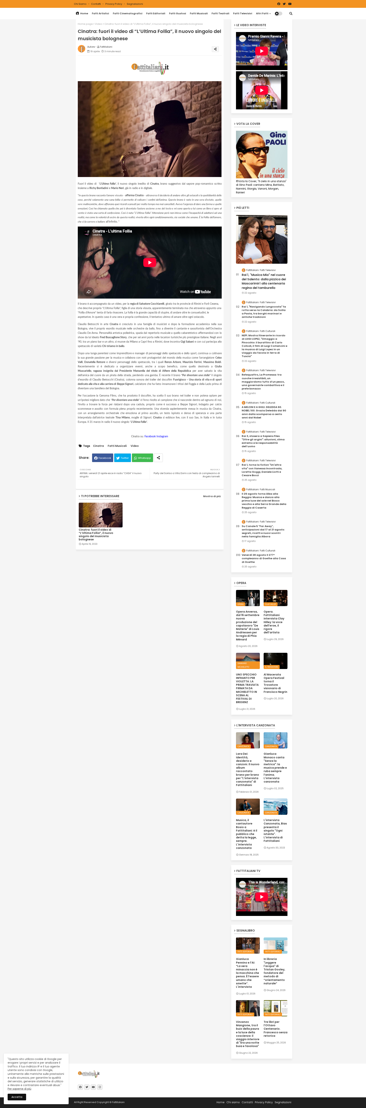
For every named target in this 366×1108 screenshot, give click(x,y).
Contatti (96, 4)
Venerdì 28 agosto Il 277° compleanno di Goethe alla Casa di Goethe (264, 558)
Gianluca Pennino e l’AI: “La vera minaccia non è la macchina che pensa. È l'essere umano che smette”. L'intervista (247, 973)
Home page (85, 24)
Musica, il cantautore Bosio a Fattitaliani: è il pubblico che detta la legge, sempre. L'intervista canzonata (246, 834)
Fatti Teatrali (220, 13)
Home (84, 13)
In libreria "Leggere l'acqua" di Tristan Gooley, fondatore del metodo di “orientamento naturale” (274, 971)
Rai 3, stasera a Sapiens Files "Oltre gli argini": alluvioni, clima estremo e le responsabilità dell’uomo (263, 441)
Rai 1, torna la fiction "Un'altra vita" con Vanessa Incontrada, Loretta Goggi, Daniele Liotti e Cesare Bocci (262, 470)
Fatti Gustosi (177, 13)
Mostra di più (212, 496)
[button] (291, 13)
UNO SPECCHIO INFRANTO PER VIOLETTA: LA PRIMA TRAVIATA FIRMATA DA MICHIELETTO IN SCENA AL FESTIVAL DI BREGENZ (247, 688)
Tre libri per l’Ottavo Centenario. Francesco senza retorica (275, 1028)
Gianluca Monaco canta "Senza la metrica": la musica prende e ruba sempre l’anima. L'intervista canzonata (275, 767)
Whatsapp (144, 458)
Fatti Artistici (100, 13)
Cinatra (98, 446)
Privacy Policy (114, 4)
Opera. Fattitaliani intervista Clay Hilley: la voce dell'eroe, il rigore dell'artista (274, 622)
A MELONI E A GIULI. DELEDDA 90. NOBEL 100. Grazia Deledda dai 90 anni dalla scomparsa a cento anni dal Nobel (264, 412)
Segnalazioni (135, 4)
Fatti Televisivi (242, 13)
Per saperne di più (19, 1089)
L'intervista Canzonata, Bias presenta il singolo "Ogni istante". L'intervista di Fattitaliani (275, 830)
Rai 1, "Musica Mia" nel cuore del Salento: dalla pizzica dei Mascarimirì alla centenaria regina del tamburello (264, 281)
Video (98, 24)
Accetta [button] (16, 1097)
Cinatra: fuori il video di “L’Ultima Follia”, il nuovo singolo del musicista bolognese (96, 534)
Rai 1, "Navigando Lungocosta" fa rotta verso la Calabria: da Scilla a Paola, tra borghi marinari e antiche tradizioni (264, 312)
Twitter (125, 458)
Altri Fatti (262, 13)
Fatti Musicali (199, 13)
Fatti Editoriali (155, 13)
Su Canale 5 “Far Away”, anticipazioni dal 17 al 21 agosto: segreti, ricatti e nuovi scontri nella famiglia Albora (263, 531)
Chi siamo (80, 4)
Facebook (105, 458)
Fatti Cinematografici (127, 13)
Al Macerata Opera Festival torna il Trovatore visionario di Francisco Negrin (275, 683)
